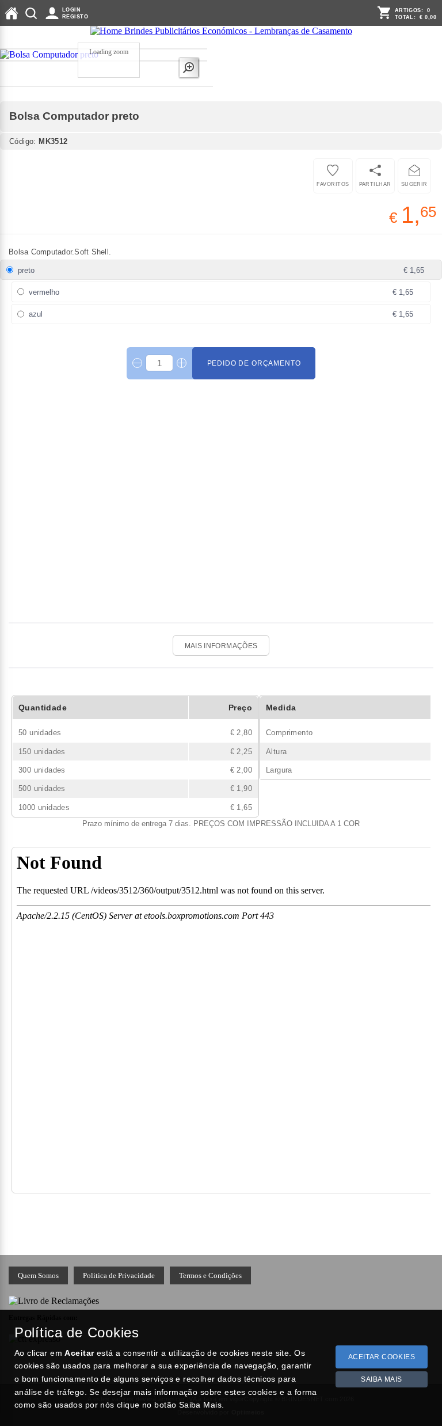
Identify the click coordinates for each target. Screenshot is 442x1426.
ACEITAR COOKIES (382, 1356)
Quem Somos (38, 1275)
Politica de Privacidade (119, 1275)
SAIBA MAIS (381, 1379)
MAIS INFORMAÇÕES (221, 646)
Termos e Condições (210, 1275)
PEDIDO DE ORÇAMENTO (254, 363)
